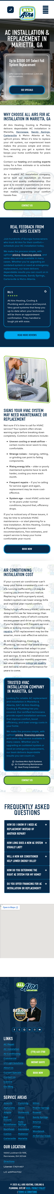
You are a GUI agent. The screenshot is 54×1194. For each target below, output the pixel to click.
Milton (36, 1103)
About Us (8, 1067)
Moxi (28, 1188)
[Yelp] (19, 1029)
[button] (45, 9)
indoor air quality (36, 663)
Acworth (8, 1103)
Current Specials (12, 1072)
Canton (7, 1133)
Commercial (10, 1058)
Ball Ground (7, 1118)
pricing (16, 254)
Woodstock (38, 1131)
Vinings (36, 1126)
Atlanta (7, 1112)
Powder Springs (41, 1107)
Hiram (21, 1117)
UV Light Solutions (13, 1063)
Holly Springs (22, 1123)
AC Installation (11, 1049)
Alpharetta (9, 1107)
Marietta (22, 1138)
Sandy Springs (40, 131)
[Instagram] (34, 1029)
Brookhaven (10, 1124)
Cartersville (10, 135)
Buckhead (9, 1129)
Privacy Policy (38, 1188)
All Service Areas (41, 1135)
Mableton (23, 1133)
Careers (8, 1081)
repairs (8, 631)
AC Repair (9, 1044)
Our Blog (8, 1086)
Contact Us (9, 1077)
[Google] (24, 1029)
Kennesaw (22, 131)
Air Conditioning (12, 1053)
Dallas (21, 1107)
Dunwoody (23, 1112)
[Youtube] (39, 1029)
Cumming (23, 1103)
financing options (31, 254)
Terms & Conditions (27, 1192)
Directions (9, 1161)
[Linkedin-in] (29, 1029)
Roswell (37, 1112)
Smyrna (37, 1121)
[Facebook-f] (14, 1029)
